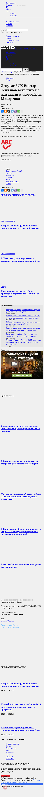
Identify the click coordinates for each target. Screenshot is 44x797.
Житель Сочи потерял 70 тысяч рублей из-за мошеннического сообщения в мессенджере (21, 496)
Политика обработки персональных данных (10, 626)
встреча (9, 177)
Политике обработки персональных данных (21, 781)
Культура (9, 757)
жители (9, 179)
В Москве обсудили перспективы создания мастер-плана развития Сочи (20, 259)
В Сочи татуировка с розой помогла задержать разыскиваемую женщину (19, 462)
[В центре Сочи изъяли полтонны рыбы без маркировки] (18, 560)
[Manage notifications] (5, 787)
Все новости (11, 3)
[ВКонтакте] (2, 111)
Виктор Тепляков (12, 182)
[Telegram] (12, 111)
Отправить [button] (5, 776)
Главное (9, 5)
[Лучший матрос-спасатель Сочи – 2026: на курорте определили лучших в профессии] (7, 700)
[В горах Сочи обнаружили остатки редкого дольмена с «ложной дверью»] (15, 219)
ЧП (7, 7)
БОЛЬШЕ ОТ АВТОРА (26, 195)
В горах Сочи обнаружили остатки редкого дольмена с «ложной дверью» (20, 226)
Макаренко (10, 175)
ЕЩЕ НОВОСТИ (8, 195)
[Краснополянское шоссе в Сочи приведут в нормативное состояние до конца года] (15, 285)
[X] (8, 111)
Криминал (10, 752)
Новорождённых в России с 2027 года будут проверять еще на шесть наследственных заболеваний (23, 342)
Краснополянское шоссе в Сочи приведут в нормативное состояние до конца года (20, 293)
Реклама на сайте (12, 22)
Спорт (8, 11)
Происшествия (11, 748)
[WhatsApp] (18, 111)
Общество (10, 78)
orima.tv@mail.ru (7, 621)
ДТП (7, 750)
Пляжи (13, 13)
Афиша (8, 9)
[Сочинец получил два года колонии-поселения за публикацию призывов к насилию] (18, 421)
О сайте (9, 24)
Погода (8, 746)
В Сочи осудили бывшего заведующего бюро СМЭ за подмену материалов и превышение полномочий (21, 531)
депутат (9, 173)
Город (8, 80)
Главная (4, 72)
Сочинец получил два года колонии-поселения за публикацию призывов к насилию (20, 428)
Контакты (9, 26)
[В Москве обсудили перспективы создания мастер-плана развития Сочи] (15, 252)
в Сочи (8, 184)
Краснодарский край (14, 171)
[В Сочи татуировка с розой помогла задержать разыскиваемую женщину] (18, 457)
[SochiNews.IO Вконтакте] (22, 302)
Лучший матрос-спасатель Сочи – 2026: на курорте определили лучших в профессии (23, 317)
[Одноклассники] (5, 111)
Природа (13, 15)
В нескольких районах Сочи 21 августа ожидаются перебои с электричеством (21, 335)
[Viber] (15, 111)
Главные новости (12, 36)
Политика (10, 759)
